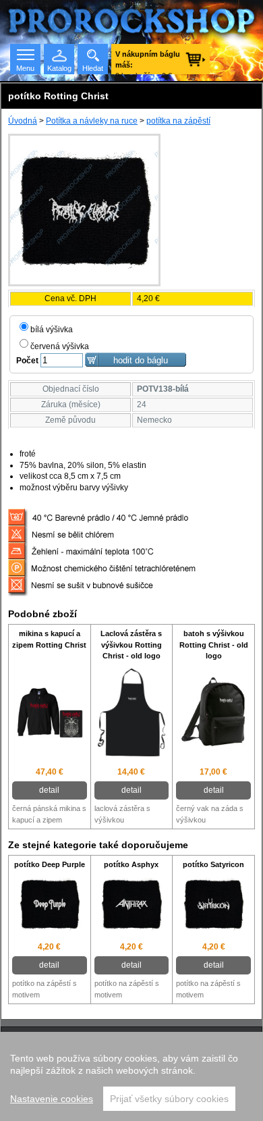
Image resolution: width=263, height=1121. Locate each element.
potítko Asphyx (131, 864)
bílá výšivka (51, 329)
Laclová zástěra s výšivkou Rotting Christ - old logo (131, 644)
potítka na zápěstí (178, 121)
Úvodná (22, 121)
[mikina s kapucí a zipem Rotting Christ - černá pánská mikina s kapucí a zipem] (49, 714)
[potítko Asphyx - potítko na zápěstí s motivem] (131, 906)
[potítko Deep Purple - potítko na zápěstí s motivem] (49, 906)
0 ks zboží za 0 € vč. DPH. (147, 62)
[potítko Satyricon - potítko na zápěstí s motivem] (213, 906)
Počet (27, 360)
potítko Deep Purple (49, 864)
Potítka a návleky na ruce (92, 121)
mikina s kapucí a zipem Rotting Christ (49, 639)
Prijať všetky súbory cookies (169, 1098)
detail (49, 790)
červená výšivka (59, 346)
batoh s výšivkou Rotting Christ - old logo (213, 644)
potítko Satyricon (213, 864)
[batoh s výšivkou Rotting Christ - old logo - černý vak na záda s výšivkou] (213, 714)
